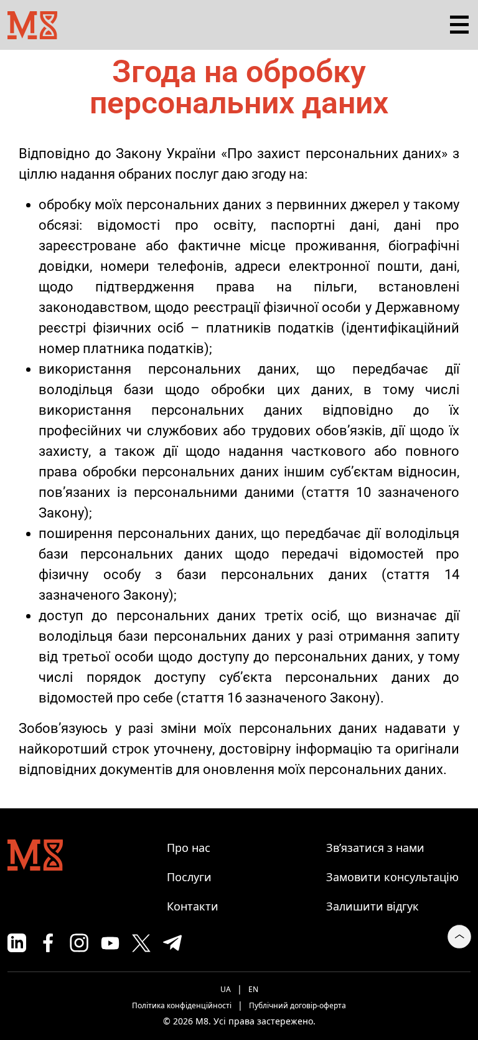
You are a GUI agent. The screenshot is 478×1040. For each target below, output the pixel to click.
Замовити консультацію (392, 876)
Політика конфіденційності (182, 1005)
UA (225, 989)
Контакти (192, 906)
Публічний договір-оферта (297, 1005)
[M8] (32, 23)
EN (253, 989)
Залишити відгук (372, 906)
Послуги (189, 876)
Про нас (188, 847)
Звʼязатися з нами (375, 847)
